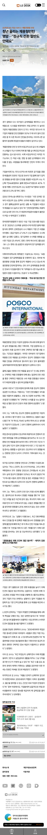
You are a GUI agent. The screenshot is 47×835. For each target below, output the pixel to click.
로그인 (35, 833)
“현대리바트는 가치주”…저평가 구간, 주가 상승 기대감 (30, 727)
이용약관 (26, 772)
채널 (11, 833)
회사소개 (5, 768)
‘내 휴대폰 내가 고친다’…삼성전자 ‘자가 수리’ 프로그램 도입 (29, 718)
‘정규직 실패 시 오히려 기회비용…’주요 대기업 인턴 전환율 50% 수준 (20, 46)
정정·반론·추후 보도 (9, 776)
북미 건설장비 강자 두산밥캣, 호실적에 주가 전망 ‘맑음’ (27, 709)
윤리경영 (5, 772)
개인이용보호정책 (29, 768)
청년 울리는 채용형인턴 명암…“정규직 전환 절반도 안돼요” (20, 36)
